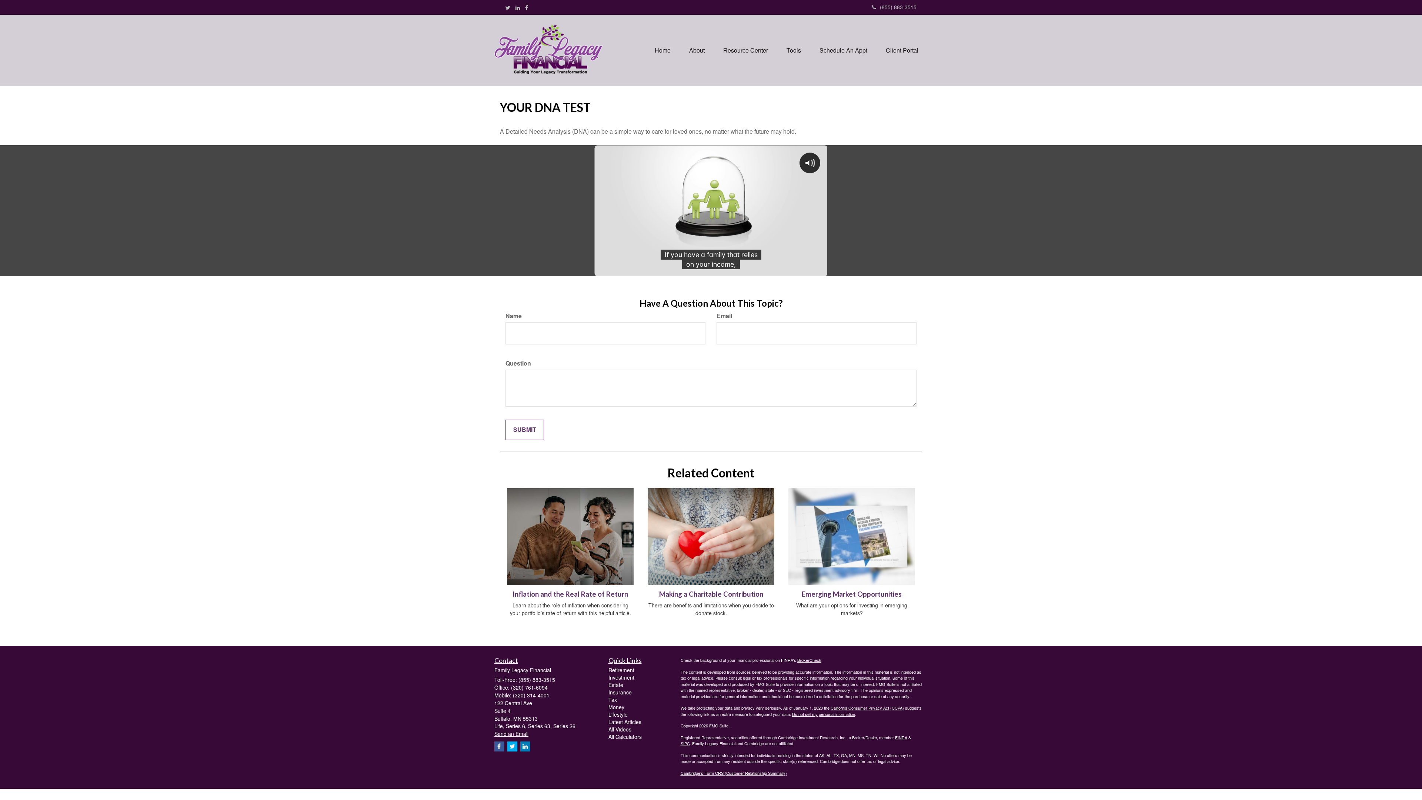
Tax (612, 699)
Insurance (620, 692)
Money (616, 707)
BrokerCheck (809, 660)
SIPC (685, 743)
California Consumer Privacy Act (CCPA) (867, 708)
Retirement (621, 670)
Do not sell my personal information (823, 714)
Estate (615, 685)
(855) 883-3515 (898, 7)
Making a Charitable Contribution (711, 594)
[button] (697, 50)
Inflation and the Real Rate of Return (570, 594)
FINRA (901, 737)
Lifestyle (618, 714)
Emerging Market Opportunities (852, 594)
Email (724, 316)
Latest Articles (624, 722)
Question (518, 363)
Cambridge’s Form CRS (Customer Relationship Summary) (734, 773)
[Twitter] (507, 7)
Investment (621, 677)
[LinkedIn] (517, 7)
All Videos (619, 729)
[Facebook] (526, 7)
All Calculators (625, 736)
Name (513, 316)
